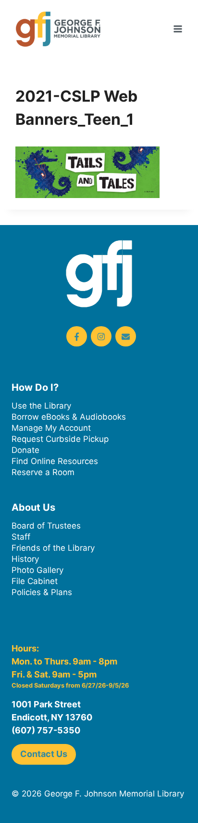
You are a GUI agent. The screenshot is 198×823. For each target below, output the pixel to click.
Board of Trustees (46, 526)
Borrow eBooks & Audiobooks (69, 417)
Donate (25, 450)
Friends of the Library (53, 548)
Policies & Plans (42, 592)
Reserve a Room (43, 472)
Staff (21, 537)
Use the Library (41, 406)
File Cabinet (35, 581)
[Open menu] (177, 28)
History (25, 559)
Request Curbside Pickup (60, 439)
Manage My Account (51, 428)
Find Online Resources (55, 461)
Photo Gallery (37, 570)
